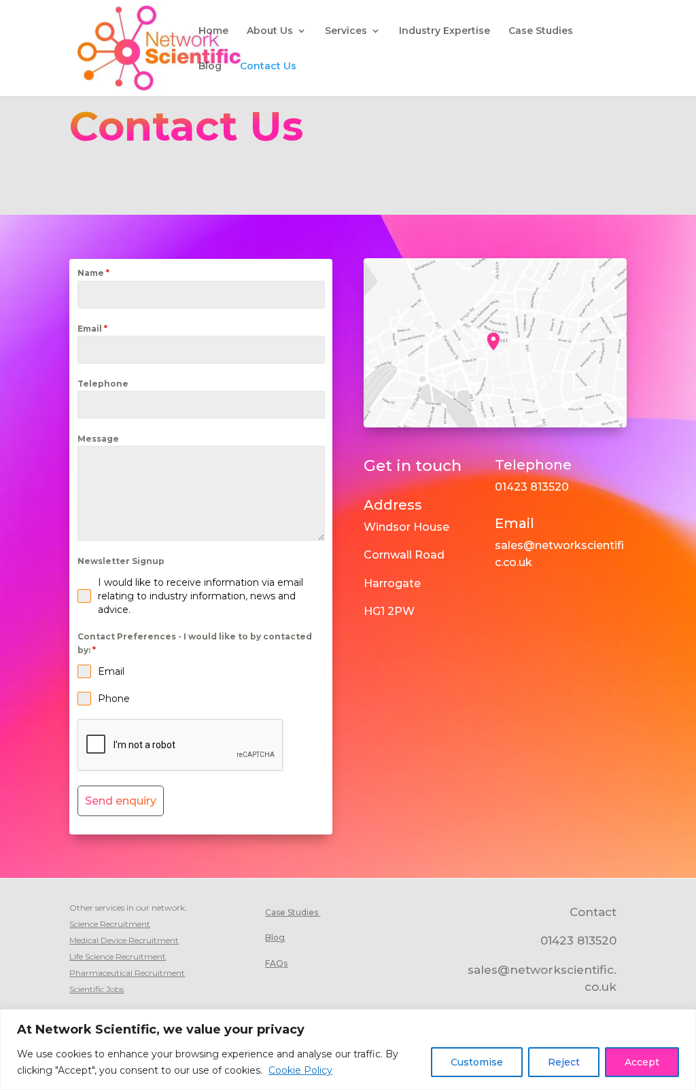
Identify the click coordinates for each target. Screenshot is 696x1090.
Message (98, 439)
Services (346, 31)
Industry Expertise (444, 31)
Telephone (102, 384)
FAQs (276, 963)
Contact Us (268, 66)
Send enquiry (120, 800)
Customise (477, 1062)
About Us (270, 31)
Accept (642, 1062)
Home (213, 31)
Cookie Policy (300, 1070)
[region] (348, 1049)
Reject (564, 1062)
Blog (210, 66)
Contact (593, 912)
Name (93, 273)
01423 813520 (532, 486)
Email (92, 328)
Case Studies (540, 31)
